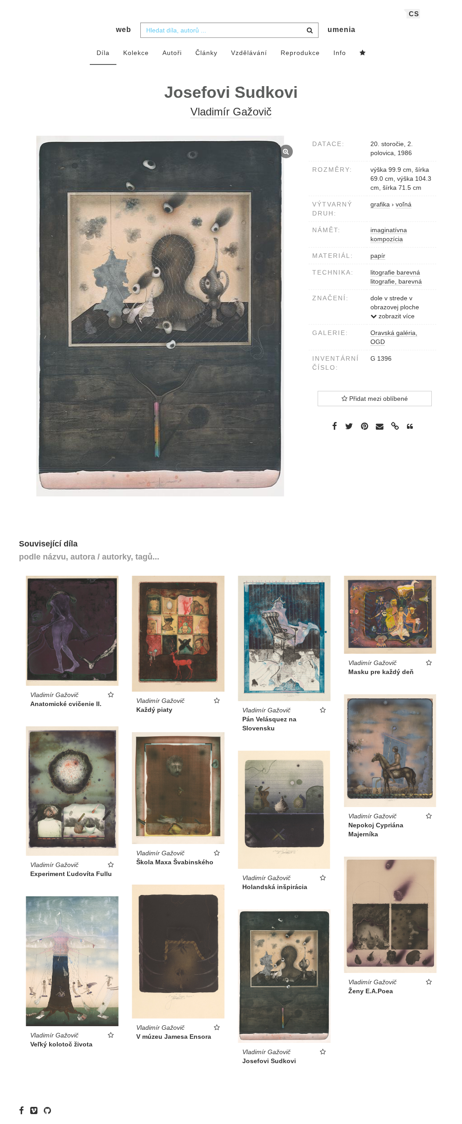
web (123, 29)
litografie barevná (395, 272)
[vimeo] (36, 1110)
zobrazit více (396, 316)
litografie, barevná (396, 281)
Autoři (172, 52)
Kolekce (136, 52)
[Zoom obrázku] (160, 316)
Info (339, 52)
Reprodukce (300, 52)
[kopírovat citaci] (410, 426)
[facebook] (23, 1110)
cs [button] (414, 14)
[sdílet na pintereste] (364, 426)
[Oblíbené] (363, 53)
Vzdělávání (249, 52)
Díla (103, 52)
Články (206, 52)
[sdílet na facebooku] (334, 426)
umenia (342, 29)
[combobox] (229, 30)
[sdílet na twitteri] (349, 426)
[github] (49, 1110)
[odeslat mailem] (380, 427)
